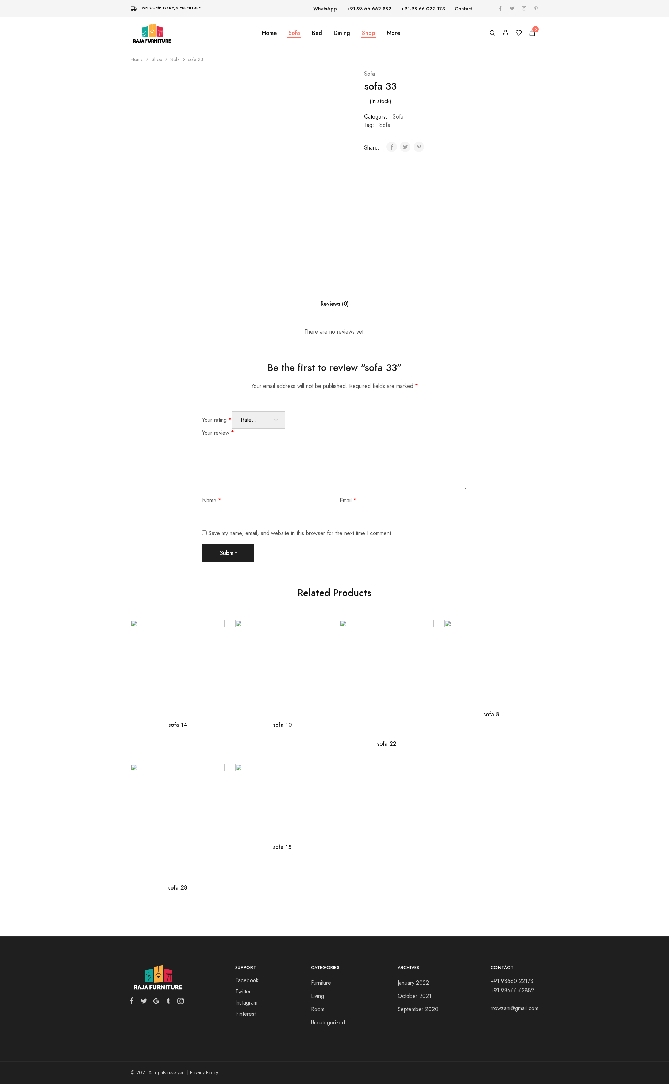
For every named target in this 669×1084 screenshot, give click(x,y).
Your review (218, 433)
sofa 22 (387, 744)
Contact (463, 8)
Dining (342, 33)
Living (317, 996)
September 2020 (418, 1009)
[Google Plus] (156, 1002)
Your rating (217, 420)
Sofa (294, 33)
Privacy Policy (204, 1072)
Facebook (247, 980)
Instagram (246, 1003)
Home (269, 33)
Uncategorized (328, 1022)
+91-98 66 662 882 (369, 8)
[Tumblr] (168, 1002)
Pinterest (245, 1014)
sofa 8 (491, 714)
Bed (317, 33)
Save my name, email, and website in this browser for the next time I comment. (300, 533)
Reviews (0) (335, 304)
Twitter (243, 991)
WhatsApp (325, 8)
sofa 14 (178, 725)
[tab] (335, 304)
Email (348, 500)
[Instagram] (179, 1002)
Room (317, 1009)
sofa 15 (282, 847)
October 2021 (414, 996)
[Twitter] (144, 1002)
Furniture (321, 983)
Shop (368, 33)
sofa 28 (177, 888)
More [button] (393, 33)
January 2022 (413, 983)
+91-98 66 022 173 (423, 8)
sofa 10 (282, 725)
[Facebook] (133, 1002)
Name (211, 500)
